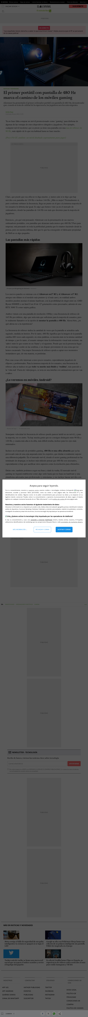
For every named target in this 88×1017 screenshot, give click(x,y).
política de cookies (59, 499)
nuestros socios (34, 490)
